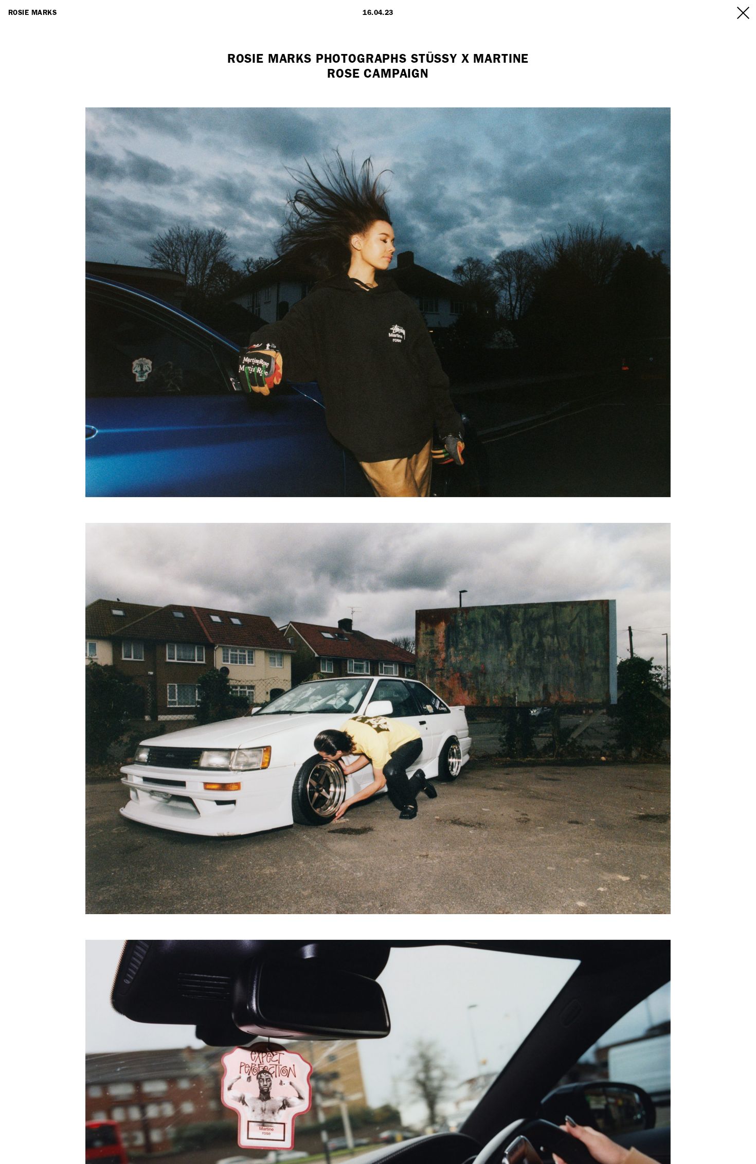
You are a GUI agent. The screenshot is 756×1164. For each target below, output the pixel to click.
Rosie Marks (32, 12)
